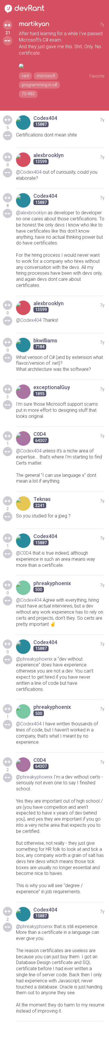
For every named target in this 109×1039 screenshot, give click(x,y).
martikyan (34, 24)
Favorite (97, 76)
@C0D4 (23, 553)
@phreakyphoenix (34, 659)
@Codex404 (29, 172)
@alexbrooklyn (31, 212)
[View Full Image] (61, 66)
